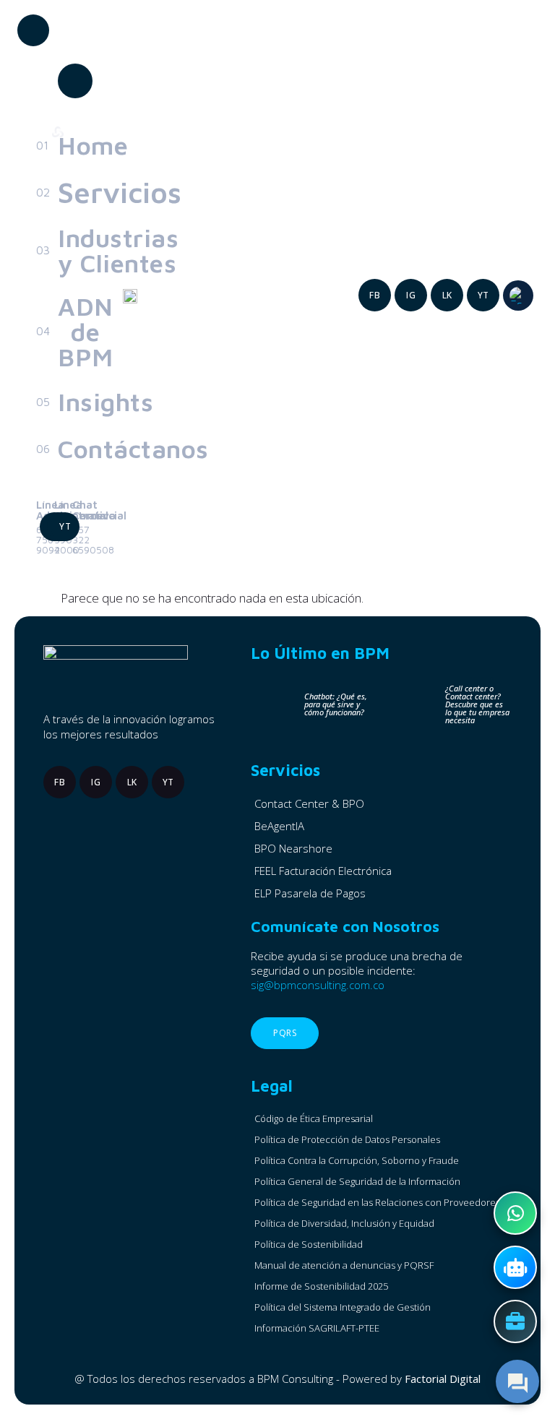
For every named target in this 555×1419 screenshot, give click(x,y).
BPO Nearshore (293, 848)
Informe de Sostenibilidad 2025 (321, 1286)
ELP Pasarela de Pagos (310, 893)
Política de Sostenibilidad (308, 1244)
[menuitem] (518, 295)
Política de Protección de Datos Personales (347, 1139)
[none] (518, 295)
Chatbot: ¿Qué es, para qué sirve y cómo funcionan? (335, 704)
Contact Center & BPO (309, 803)
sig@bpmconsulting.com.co (317, 985)
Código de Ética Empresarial (313, 1118)
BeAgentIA (279, 826)
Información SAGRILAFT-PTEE (316, 1327)
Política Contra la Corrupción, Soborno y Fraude (356, 1160)
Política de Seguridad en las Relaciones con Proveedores (377, 1202)
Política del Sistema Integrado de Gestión (342, 1307)
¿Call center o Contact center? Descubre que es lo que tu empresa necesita (477, 704)
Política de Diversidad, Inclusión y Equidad (344, 1223)
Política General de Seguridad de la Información (357, 1181)
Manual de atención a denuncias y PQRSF (344, 1265)
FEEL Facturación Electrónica (323, 870)
